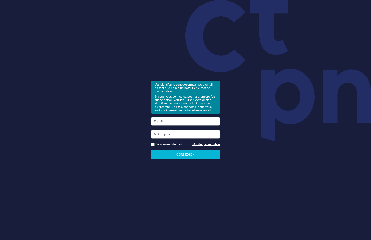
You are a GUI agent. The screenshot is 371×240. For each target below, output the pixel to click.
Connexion (185, 154)
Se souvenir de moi (168, 144)
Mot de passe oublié (206, 144)
